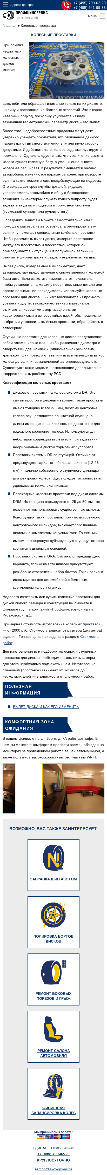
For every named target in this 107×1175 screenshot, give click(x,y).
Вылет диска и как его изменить (46, 707)
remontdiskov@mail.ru (53, 1169)
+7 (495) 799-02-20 (89, 3)
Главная (10, 25)
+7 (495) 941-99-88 (89, 7)
